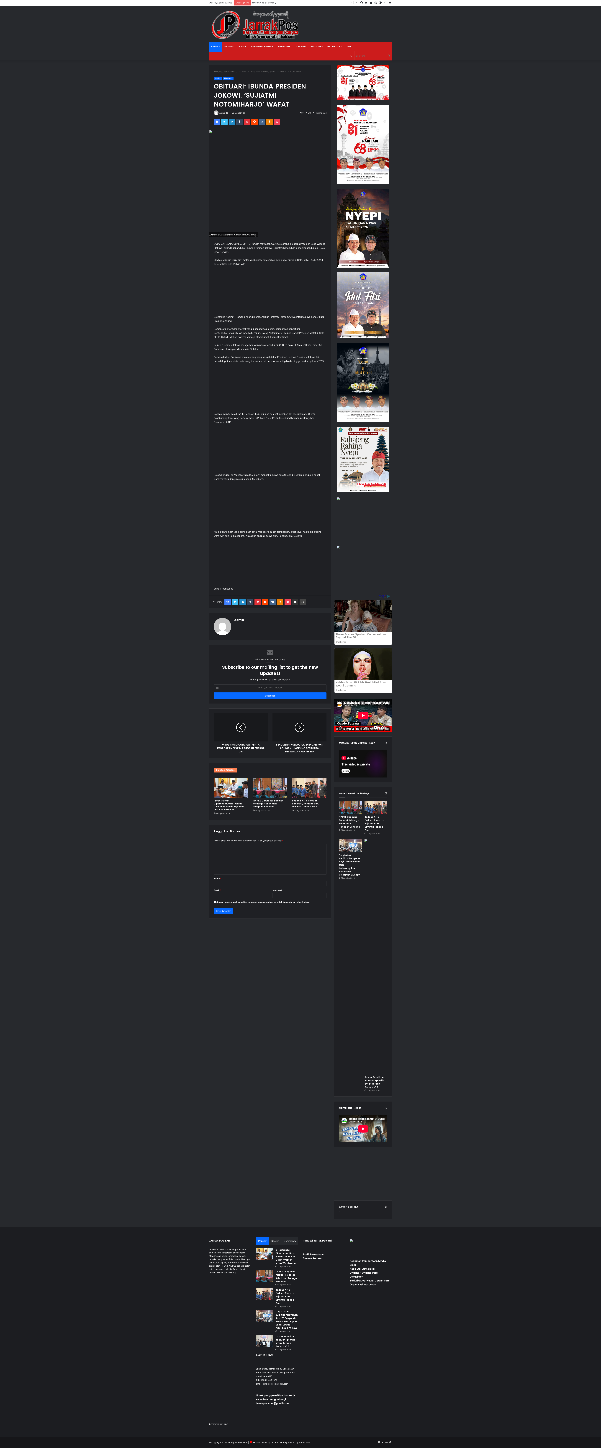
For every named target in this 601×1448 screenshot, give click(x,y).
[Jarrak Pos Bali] (256, 25)
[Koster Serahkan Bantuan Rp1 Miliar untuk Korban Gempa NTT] (376, 956)
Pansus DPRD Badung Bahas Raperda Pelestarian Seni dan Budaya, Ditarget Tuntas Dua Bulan (297, 2)
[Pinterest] (247, 122)
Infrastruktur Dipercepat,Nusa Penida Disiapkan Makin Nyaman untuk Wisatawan (229, 805)
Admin (222, 113)
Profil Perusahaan (313, 1254)
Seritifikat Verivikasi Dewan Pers (370, 1280)
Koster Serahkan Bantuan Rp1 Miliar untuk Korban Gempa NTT (375, 1082)
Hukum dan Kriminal (262, 46)
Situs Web (277, 890)
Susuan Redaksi (312, 1258)
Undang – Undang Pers (364, 1272)
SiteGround (304, 1442)
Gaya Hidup (333, 46)
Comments (290, 1240)
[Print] (303, 602)
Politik (243, 46)
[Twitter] (224, 122)
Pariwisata (284, 46)
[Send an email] (227, 113)
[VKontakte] (262, 122)
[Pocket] (277, 122)
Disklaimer (356, 1276)
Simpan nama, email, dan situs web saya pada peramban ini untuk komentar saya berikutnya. (263, 902)
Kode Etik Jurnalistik (362, 1268)
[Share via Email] (295, 602)
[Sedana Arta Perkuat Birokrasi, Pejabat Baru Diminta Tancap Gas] (309, 788)
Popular (262, 1240)
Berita (214, 46)
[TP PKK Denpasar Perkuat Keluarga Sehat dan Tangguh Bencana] (270, 788)
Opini (349, 46)
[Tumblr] (239, 122)
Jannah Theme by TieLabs (265, 1442)
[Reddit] (254, 122)
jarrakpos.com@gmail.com (275, 1384)
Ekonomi (229, 46)
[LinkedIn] (232, 122)
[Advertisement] (270, 292)
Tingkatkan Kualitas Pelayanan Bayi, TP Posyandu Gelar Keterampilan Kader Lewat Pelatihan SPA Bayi (286, 1320)
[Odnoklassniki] (269, 122)
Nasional (228, 78)
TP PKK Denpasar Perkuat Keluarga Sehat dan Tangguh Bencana (268, 803)
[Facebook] (217, 122)
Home (219, 71)
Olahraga (300, 46)
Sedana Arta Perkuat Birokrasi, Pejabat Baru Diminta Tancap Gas (305, 803)
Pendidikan (317, 46)
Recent (275, 1240)
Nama (217, 878)
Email (217, 890)
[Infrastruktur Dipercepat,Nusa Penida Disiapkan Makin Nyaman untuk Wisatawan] (231, 788)
